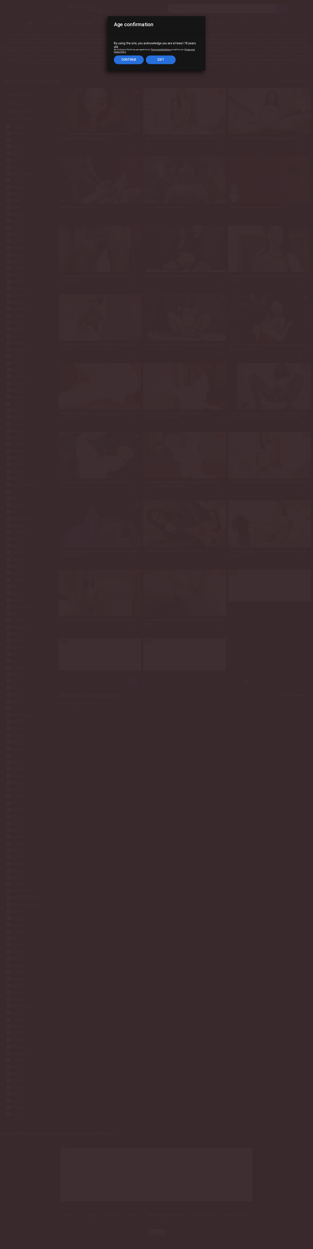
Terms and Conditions (161, 50)
